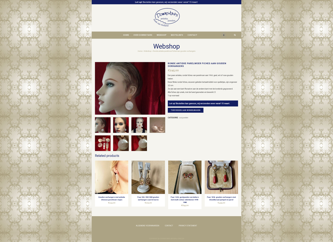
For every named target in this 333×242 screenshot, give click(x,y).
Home (140, 51)
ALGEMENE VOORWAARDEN (147, 226)
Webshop (147, 51)
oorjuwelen (183, 118)
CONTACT (169, 226)
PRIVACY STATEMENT (188, 226)
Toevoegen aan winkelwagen (185, 110)
